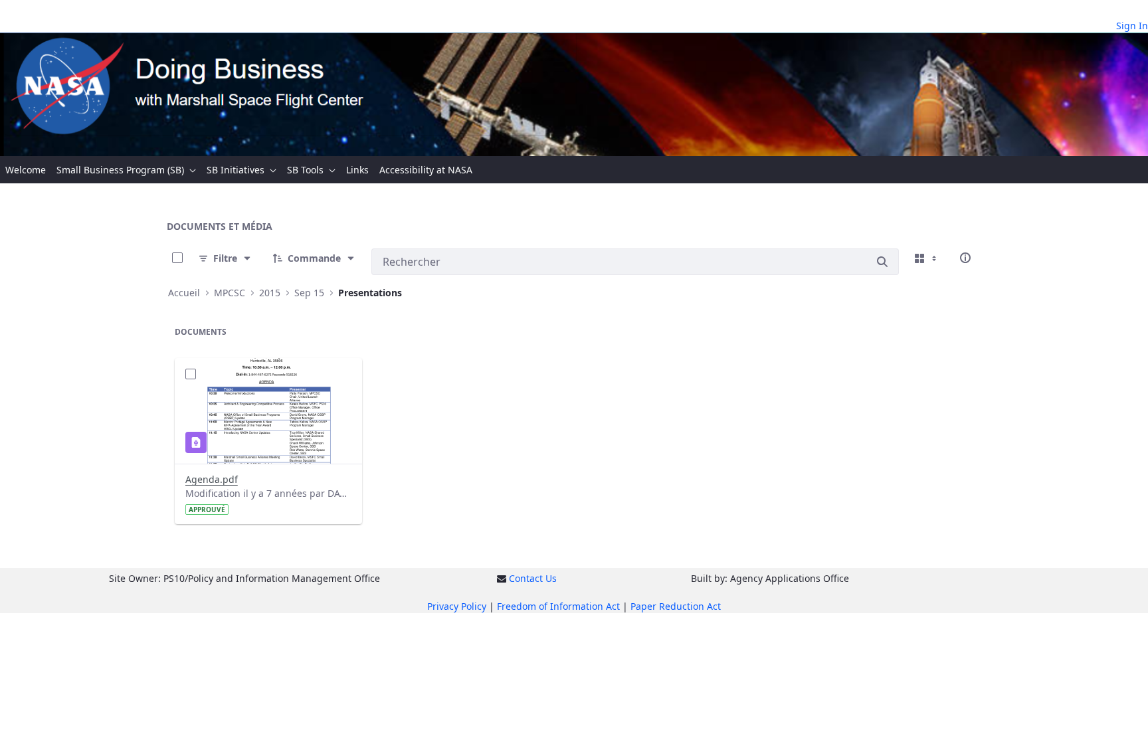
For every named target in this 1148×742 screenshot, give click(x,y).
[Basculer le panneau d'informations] (965, 257)
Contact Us (533, 578)
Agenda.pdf (211, 479)
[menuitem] (25, 169)
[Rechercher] (882, 261)
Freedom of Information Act (558, 606)
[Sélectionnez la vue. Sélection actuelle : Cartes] (926, 257)
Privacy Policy (456, 606)
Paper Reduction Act (675, 606)
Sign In (1132, 25)
